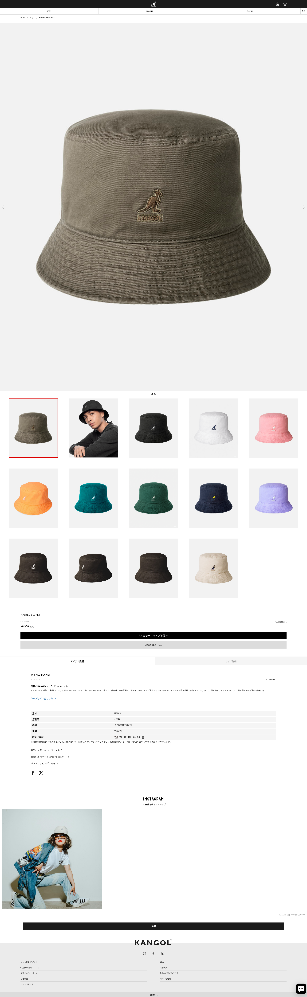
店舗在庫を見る (153, 644)
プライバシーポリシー (29, 973)
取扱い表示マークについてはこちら (49, 757)
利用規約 (163, 967)
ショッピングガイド (28, 962)
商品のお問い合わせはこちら (45, 750)
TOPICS (250, 11)
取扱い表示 (37, 737)
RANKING (149, 11)
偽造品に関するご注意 (169, 973)
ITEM (49, 11)
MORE (154, 926)
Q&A (161, 962)
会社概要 (24, 979)
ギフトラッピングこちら (43, 763)
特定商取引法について (29, 967)
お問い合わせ (165, 979)
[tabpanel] (153, 859)
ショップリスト (27, 984)
